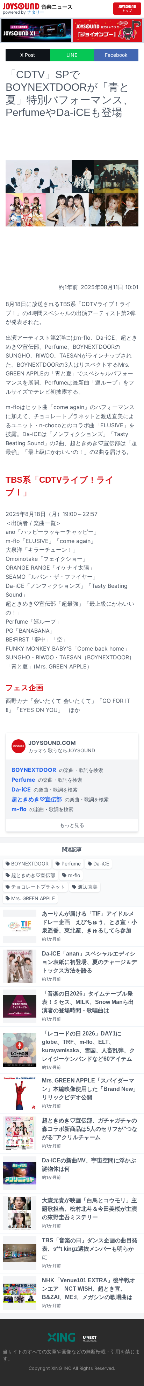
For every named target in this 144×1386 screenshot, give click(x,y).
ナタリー (35, 12)
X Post (27, 55)
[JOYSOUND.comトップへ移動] (127, 8)
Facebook (116, 55)
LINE (71, 55)
